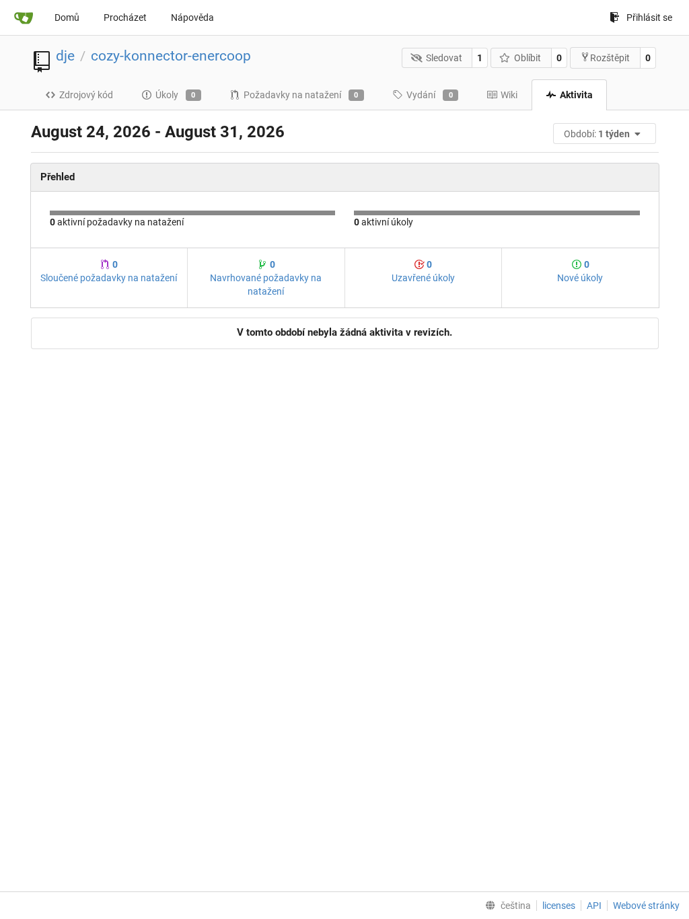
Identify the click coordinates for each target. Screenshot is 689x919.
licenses (558, 905)
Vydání (429, 94)
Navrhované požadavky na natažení (266, 278)
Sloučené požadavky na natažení (108, 271)
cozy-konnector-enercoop (171, 56)
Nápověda (192, 17)
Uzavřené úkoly (423, 271)
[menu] (605, 133)
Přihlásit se (649, 17)
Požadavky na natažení (301, 94)
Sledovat (444, 57)
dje (65, 56)
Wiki (509, 94)
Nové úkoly (580, 271)
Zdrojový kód (86, 94)
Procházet (125, 17)
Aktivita (576, 94)
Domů (67, 17)
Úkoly (175, 94)
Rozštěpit (610, 57)
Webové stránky (646, 905)
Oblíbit (527, 57)
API (594, 905)
